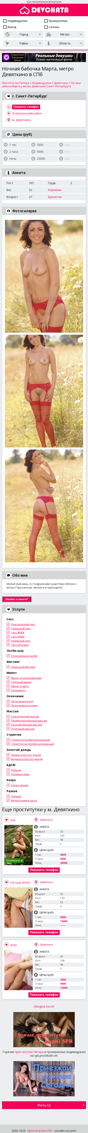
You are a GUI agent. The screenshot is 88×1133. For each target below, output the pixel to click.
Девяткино (46, 819)
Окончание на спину (24, 705)
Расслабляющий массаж (26, 724)
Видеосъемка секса (24, 800)
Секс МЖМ (17, 636)
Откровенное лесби (24, 656)
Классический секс (23, 624)
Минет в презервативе (26, 678)
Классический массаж (25, 716)
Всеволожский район (27, 113)
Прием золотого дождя (26, 755)
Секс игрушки (20, 645)
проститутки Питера (29, 1052)
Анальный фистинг (23, 667)
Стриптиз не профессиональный (32, 744)
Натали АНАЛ (20, 882)
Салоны (53, 27)
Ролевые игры (20, 774)
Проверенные (58, 21)
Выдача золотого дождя (27, 759)
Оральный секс (21, 628)
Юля (13, 945)
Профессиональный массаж (29, 720)
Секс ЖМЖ (17, 632)
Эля (12, 820)
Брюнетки (55, 197)
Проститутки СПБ (39, 1131)
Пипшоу (16, 796)
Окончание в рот (22, 701)
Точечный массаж (22, 729)
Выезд (11, 27)
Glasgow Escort (44, 1006)
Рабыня (16, 770)
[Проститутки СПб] (44, 10)
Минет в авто (20, 686)
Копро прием (19, 785)
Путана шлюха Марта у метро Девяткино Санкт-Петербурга (41, 84)
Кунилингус (18, 690)
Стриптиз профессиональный (30, 740)
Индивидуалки (17, 21)
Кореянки (54, 190)
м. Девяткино (21, 120)
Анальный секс (20, 641)
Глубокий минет (21, 682)
